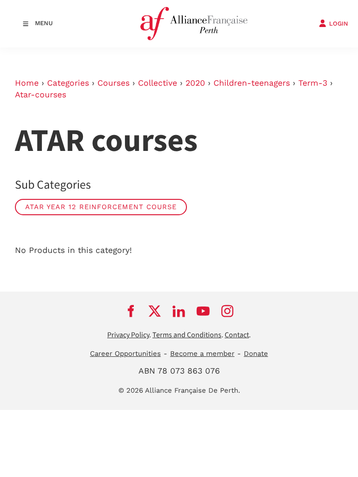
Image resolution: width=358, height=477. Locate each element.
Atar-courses (40, 94)
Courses (113, 83)
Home (27, 83)
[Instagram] (227, 310)
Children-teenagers (251, 83)
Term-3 (312, 83)
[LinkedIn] (179, 310)
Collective (157, 83)
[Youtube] (203, 310)
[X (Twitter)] (154, 310)
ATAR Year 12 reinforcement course (101, 207)
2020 (195, 83)
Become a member (202, 353)
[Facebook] (130, 310)
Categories (68, 83)
